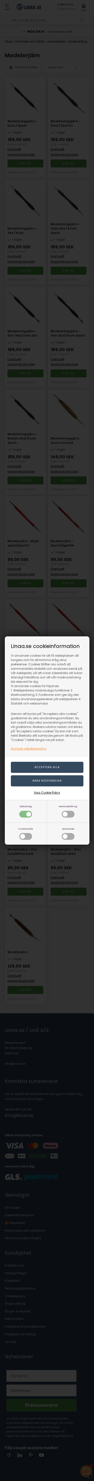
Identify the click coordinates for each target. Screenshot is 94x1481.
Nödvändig (26, 806)
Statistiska (68, 828)
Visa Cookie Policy (47, 793)
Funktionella (25, 828)
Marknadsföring (68, 806)
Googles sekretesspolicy (29, 749)
